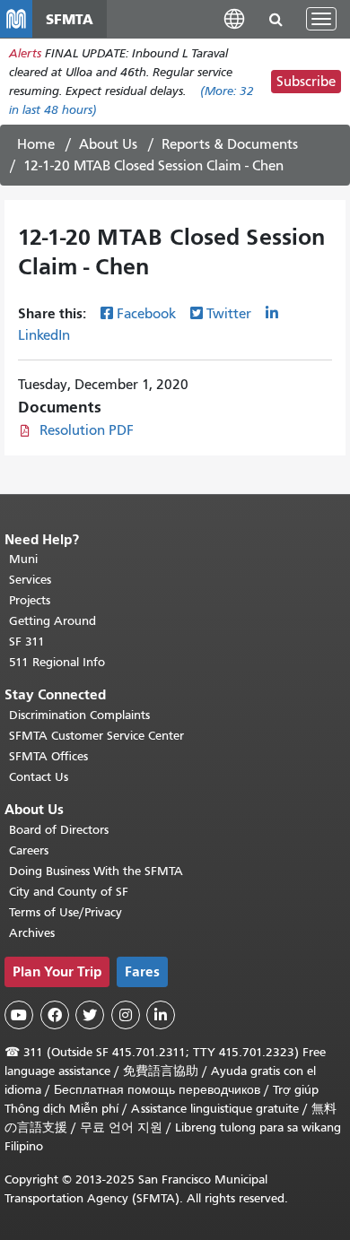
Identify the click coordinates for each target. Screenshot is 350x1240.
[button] (234, 18)
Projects (29, 600)
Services (30, 579)
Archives (32, 933)
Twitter (228, 314)
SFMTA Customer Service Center (96, 735)
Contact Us (38, 777)
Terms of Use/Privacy (65, 912)
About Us (108, 144)
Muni (23, 559)
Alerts (25, 53)
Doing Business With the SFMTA (96, 871)
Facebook (146, 314)
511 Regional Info (57, 662)
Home (36, 144)
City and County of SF (68, 891)
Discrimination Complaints (79, 715)
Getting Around (52, 621)
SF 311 (27, 641)
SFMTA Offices (48, 756)
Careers (28, 850)
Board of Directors (59, 829)
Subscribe (306, 82)
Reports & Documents (230, 144)
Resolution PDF (86, 430)
